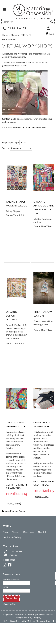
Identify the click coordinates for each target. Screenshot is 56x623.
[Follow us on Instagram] (5, 564)
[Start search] (51, 21)
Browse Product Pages (13, 511)
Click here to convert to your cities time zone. (24, 127)
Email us (13, 554)
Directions (28, 532)
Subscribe (11, 598)
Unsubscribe (9, 604)
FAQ (5, 621)
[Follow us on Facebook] (10, 564)
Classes (15, 532)
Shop (5, 532)
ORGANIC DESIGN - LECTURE (12, 315)
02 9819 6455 (16, 28)
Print (51, 33)
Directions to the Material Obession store (30, 621)
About (41, 532)
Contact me (8, 118)
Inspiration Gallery (12, 537)
